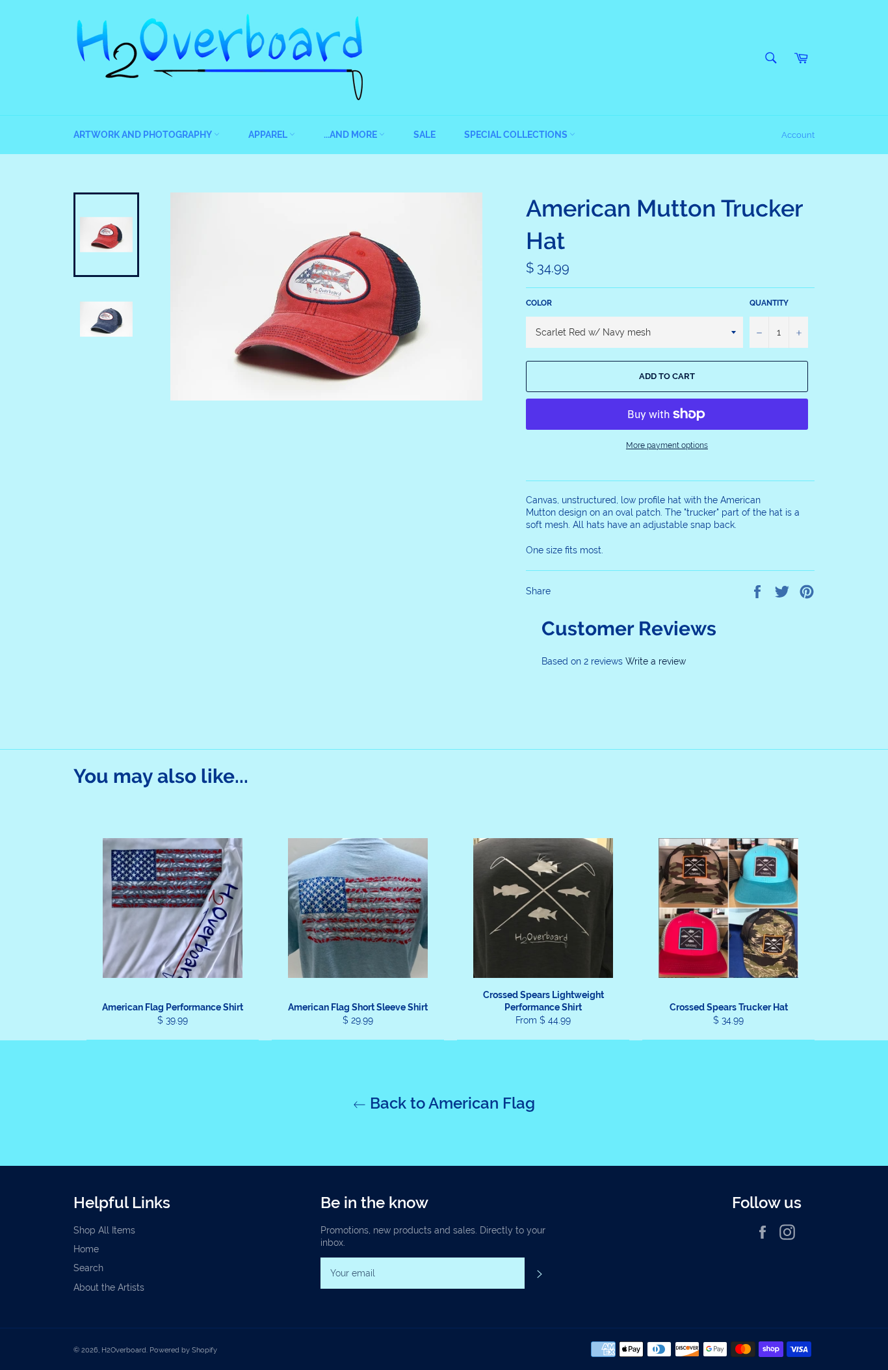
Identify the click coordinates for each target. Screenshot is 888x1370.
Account (798, 135)
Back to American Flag (450, 1103)
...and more (351, 134)
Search (88, 1268)
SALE (424, 134)
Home (86, 1249)
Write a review (655, 661)
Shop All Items (104, 1230)
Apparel (268, 134)
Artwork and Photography (143, 134)
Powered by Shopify (183, 1349)
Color (539, 303)
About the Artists (108, 1287)
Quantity (769, 303)
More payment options (667, 445)
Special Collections (516, 134)
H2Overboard (123, 1349)
